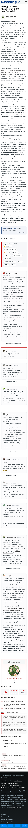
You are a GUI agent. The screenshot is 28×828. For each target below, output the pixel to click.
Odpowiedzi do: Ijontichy (11, 381)
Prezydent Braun (7, 740)
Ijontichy (15, 252)
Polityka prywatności (7, 822)
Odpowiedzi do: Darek (10, 407)
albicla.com (22, 787)
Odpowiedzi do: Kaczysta (11, 530)
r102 (20, 261)
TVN (13, 21)
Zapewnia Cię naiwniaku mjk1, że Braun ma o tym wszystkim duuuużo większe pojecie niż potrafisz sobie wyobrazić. (14, 724)
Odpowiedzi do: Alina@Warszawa (13, 568)
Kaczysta (7, 255)
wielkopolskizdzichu (9, 261)
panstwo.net (14, 783)
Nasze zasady (5, 817)
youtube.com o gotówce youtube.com (10, 762)
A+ (10, 825)
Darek (6, 264)
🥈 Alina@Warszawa (10, 249)
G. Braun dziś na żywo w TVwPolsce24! (13, 701)
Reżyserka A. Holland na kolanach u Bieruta (14, 743)
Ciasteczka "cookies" (7, 819)
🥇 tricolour (7, 246)
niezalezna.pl (18, 781)
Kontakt (3, 814)
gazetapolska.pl (5, 783)
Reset (24, 825)
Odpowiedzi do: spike (10, 451)
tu (13, 795)
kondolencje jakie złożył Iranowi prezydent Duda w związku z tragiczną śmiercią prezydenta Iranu (13, 72)
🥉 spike (7, 252)
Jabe (13, 264)
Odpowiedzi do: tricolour (11, 475)
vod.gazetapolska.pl (6, 785)
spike (7, 414)
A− (17, 825)
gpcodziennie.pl (5, 787)
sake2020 (7, 258)
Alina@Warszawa (11, 16)
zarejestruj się (14, 228)
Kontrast (4, 825)
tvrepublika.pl (15, 787)
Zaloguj (5, 228)
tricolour (8, 459)
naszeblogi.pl (17, 785)
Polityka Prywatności (16, 807)
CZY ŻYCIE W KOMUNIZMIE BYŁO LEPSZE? (15, 708)
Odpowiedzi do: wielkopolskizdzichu (13, 343)
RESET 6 (5, 746)
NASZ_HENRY (17, 255)
